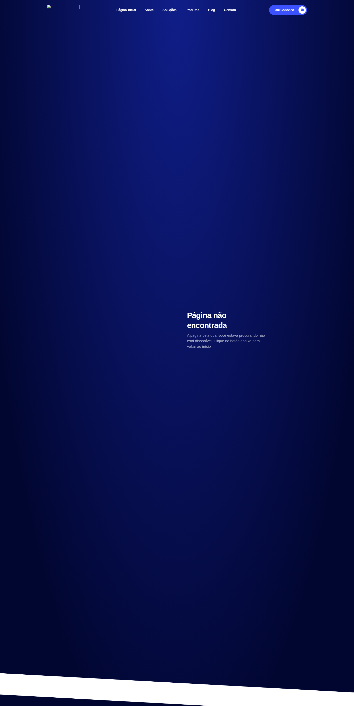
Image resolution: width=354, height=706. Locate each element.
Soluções (169, 10)
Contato (230, 10)
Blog (211, 10)
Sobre (149, 10)
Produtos (192, 10)
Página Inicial (126, 10)
